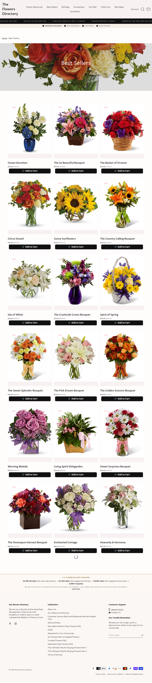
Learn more (76, 589)
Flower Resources (34, 7)
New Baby (119, 7)
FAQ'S (50, 630)
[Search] (142, 9)
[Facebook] (10, 623)
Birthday (66, 7)
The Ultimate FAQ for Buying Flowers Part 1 (67, 648)
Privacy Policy (101, 674)
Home (4, 38)
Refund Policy (54, 623)
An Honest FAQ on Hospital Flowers (63, 637)
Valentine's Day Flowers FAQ (60, 644)
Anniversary (79, 7)
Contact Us (115, 612)
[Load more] (76, 330)
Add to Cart (29, 170)
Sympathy (75, 11)
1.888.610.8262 (116, 610)
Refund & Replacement (134, 674)
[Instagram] (15, 623)
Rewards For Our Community (61, 633)
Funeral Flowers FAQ (57, 640)
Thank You (105, 7)
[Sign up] (142, 635)
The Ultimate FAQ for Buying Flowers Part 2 (67, 651)
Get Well (93, 7)
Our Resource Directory (58, 613)
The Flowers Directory (10, 9)
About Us (52, 609)
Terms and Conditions (115, 674)
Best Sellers (52, 7)
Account (135, 9)
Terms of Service (55, 655)
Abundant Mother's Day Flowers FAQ (64, 626)
